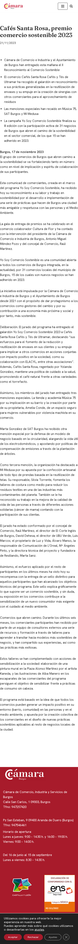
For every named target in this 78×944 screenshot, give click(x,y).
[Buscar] (71, 6)
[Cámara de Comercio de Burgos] (14, 6)
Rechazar (33, 937)
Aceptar (13, 937)
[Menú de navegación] (63, 6)
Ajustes (53, 937)
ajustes (39, 929)
